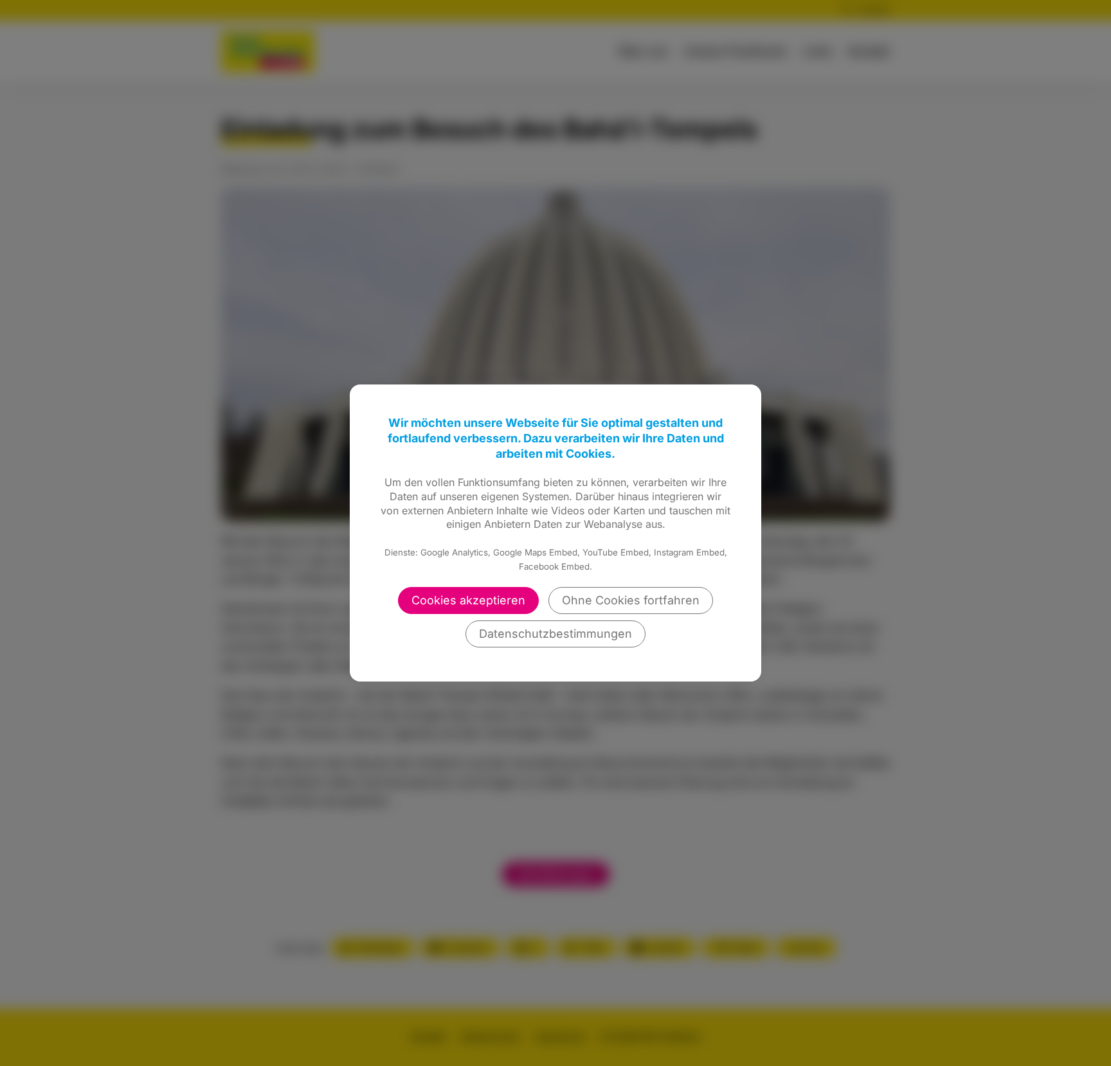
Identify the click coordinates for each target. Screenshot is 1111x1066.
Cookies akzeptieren (468, 600)
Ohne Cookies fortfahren (631, 600)
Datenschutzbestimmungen (555, 633)
